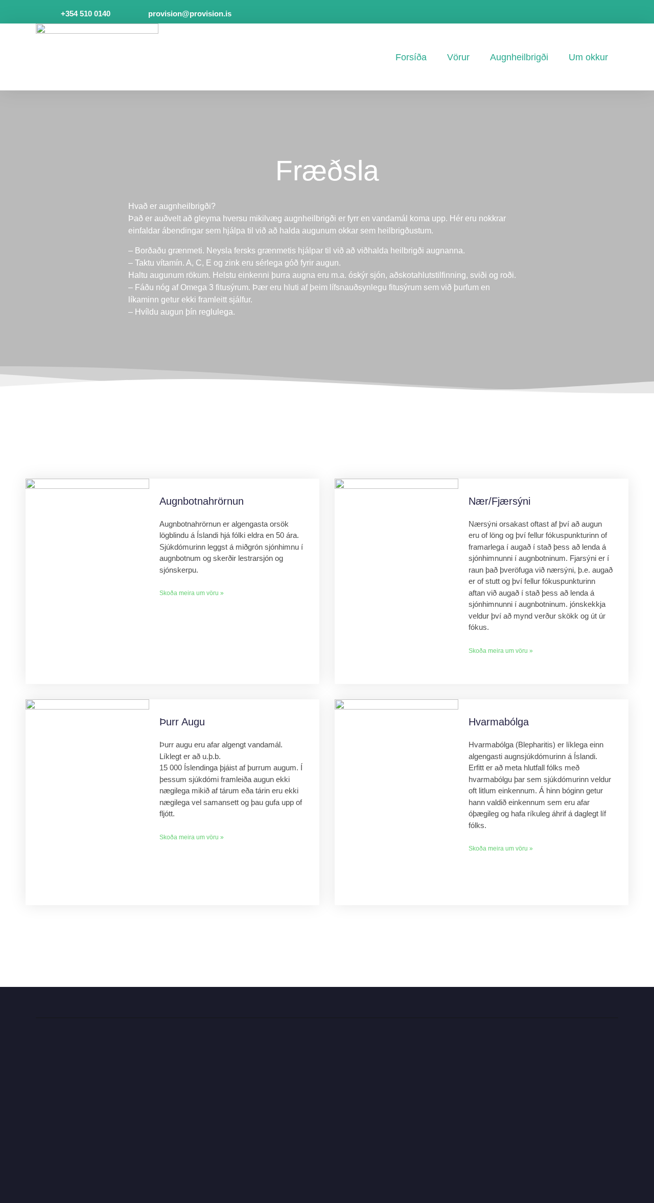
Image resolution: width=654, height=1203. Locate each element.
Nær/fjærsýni (499, 501)
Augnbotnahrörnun (201, 501)
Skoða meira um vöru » (191, 593)
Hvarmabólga (499, 721)
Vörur (458, 57)
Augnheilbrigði (519, 57)
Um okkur (588, 57)
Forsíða (411, 57)
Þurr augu (182, 721)
